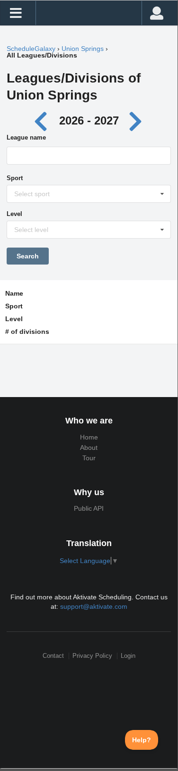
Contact (53, 656)
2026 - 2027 (89, 120)
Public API (89, 508)
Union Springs (83, 48)
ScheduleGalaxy (31, 48)
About (89, 447)
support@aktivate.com (93, 606)
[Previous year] (43, 120)
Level (14, 213)
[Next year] (136, 120)
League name (26, 137)
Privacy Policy (92, 656)
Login (128, 656)
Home (89, 437)
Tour (89, 458)
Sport (15, 178)
